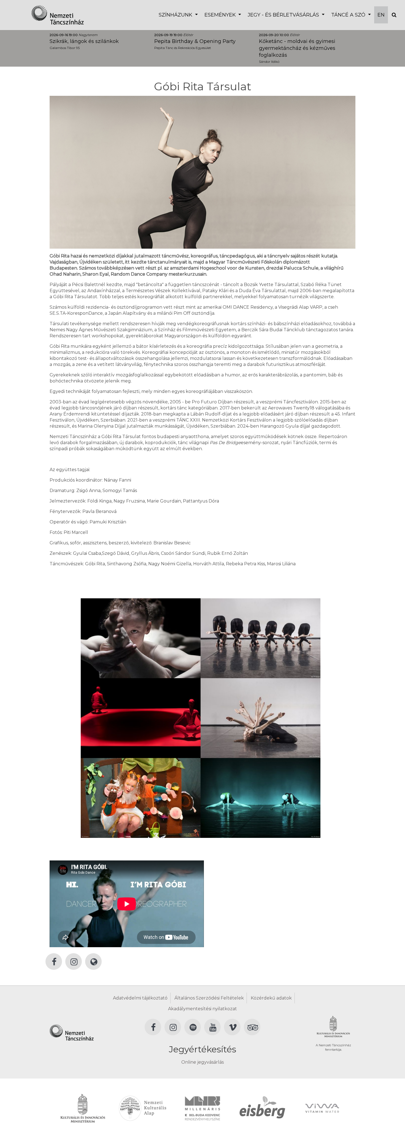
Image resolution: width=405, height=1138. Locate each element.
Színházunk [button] (176, 15)
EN (381, 15)
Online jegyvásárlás (202, 1062)
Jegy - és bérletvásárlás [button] (284, 15)
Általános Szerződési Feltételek (209, 998)
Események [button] (220, 15)
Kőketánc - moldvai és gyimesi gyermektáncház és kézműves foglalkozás (297, 48)
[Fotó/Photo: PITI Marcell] (141, 637)
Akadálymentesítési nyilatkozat (202, 1008)
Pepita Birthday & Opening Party (195, 41)
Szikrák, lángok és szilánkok (84, 41)
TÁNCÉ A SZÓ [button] (349, 15)
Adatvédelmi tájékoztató (140, 998)
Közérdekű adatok (271, 998)
